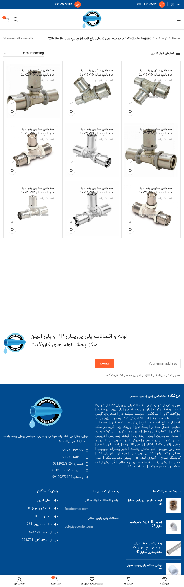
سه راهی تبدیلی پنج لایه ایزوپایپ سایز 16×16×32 (97, 72)
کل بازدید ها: (49, 532)
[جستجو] (15, 19)
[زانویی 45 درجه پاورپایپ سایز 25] (173, 527)
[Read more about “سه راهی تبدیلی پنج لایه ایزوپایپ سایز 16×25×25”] (130, 163)
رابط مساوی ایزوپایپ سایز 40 (145, 502)
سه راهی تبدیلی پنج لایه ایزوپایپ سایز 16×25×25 (156, 131)
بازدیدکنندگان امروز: (44, 508)
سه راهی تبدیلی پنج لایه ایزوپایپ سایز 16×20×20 (38, 72)
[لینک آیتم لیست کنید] (46, 450)
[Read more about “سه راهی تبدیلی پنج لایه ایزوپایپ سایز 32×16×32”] (71, 222)
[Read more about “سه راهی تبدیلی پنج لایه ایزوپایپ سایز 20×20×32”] (71, 163)
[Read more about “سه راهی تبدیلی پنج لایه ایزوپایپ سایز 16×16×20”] (130, 104)
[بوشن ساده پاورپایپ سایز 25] (173, 570)
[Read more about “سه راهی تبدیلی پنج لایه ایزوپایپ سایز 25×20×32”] (130, 222)
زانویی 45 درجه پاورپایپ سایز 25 (146, 524)
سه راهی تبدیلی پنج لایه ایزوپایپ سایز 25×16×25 (38, 131)
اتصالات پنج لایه (162, 80)
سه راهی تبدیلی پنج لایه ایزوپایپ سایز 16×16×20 (156, 72)
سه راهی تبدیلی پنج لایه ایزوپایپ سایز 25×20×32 (156, 190)
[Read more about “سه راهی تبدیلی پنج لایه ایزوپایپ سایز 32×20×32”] (12, 222)
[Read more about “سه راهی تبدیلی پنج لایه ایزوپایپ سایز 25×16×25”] (12, 163)
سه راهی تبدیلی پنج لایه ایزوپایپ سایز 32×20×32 (38, 190)
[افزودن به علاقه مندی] (130, 112)
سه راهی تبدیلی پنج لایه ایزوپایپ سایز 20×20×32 (97, 131)
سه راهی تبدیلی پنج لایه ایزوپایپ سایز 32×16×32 (97, 190)
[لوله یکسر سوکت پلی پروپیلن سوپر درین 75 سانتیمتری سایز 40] (173, 548)
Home (176, 39)
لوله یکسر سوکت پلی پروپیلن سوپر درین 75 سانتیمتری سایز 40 (147, 547)
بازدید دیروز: (49, 516)
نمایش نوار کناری (162, 53)
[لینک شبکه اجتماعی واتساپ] (172, 4)
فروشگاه (161, 39)
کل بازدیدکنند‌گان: (45, 540)
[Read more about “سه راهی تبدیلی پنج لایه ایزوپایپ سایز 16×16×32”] (71, 104)
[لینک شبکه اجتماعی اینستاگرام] (178, 4)
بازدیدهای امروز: (46, 500)
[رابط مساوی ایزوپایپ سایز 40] (173, 505)
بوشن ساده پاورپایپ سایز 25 (145, 567)
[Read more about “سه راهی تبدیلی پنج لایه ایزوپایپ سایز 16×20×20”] (12, 104)
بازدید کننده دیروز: (45, 524)
